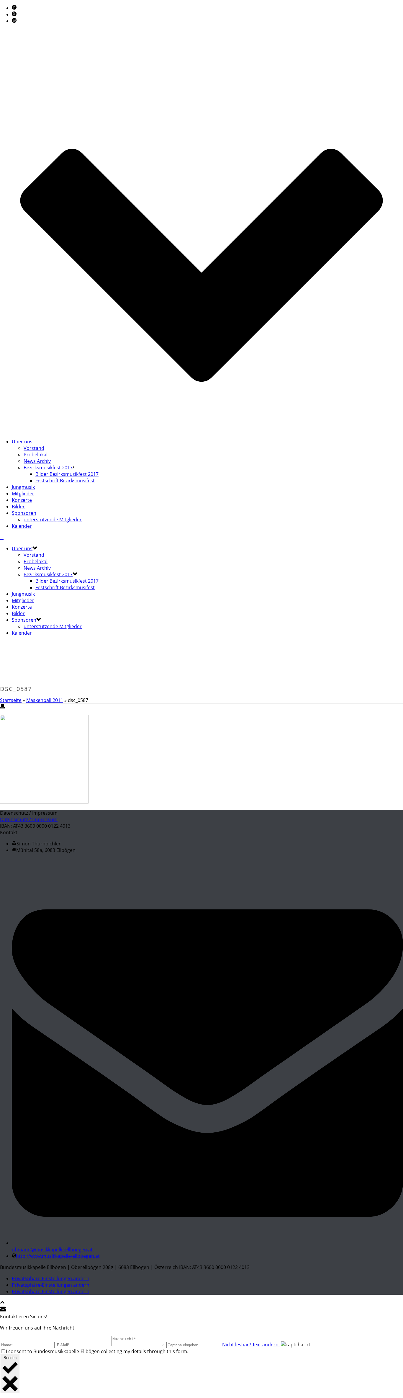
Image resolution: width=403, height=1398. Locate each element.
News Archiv (37, 461)
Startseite (11, 700)
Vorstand (34, 448)
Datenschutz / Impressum (29, 819)
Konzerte (22, 500)
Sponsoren (24, 513)
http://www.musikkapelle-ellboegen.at (58, 1256)
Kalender (22, 526)
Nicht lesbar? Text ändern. (251, 1344)
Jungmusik (23, 487)
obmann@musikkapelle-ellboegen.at (52, 1249)
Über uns (22, 441)
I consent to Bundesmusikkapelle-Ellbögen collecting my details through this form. (97, 1351)
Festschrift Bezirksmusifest (65, 480)
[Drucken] (2, 707)
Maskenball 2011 (44, 700)
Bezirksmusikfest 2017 (48, 467)
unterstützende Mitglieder (53, 519)
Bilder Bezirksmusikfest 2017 (67, 474)
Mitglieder (23, 493)
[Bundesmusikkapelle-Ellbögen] (2, 537)
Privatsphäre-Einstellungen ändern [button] (50, 1278)
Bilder (18, 506)
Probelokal (35, 454)
